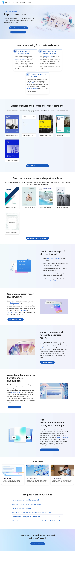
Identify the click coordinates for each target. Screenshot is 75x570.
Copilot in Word (31, 83)
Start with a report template (18, 28)
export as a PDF (51, 281)
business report (15, 392)
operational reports (22, 389)
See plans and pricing (25, 2)
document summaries (32, 88)
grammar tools (11, 312)
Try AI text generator (47, 362)
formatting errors (48, 56)
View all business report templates (37, 166)
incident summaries (62, 437)
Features (15, 2)
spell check (23, 310)
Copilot (44, 348)
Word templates (13, 11)
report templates (51, 430)
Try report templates (38, 544)
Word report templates (53, 258)
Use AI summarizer (14, 407)
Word (6, 2)
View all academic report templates (37, 238)
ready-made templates (20, 59)
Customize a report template (49, 450)
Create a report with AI (18, 32)
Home (5, 11)
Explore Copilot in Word (15, 319)
